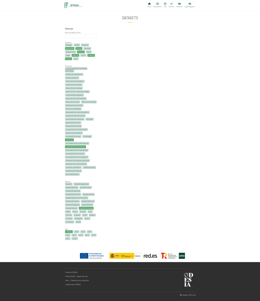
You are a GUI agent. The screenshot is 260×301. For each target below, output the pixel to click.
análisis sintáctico (72, 78)
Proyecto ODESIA (71, 272)
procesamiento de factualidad (77, 150)
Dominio (68, 42)
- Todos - (69, 232)
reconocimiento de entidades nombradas (76, 69)
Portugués (78, 218)
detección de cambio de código (77, 92)
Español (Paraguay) (72, 205)
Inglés (68, 211)
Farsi (90, 211)
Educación (69, 48)
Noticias (75, 55)
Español (69, 184)
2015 (68, 238)
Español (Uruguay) (86, 208)
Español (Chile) (85, 187)
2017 (87, 235)
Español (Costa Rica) (73, 194)
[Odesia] (74, 5)
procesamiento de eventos (75, 147)
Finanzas (87, 48)
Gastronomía (70, 52)
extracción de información (75, 116)
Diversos (85, 45)
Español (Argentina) (81, 184)
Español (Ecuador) (72, 201)
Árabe (75, 211)
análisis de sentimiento (74, 74)
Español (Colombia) (73, 191)
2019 (74, 235)
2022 (83, 232)
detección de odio (72, 102)
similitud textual (89, 167)
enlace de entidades (73, 109)
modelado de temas (73, 136)
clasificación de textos (74, 85)
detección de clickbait (74, 88)
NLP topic (68, 66)
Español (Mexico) (88, 201)
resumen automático (73, 167)
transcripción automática (75, 81)
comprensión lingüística (74, 95)
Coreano (69, 218)
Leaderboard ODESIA (73, 284)
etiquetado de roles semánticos (77, 112)
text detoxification (72, 174)
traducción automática (74, 133)
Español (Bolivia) (71, 187)
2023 (76, 232)
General (81, 52)
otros (76, 59)
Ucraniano (69, 222)
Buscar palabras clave (73, 33)
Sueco (87, 218)
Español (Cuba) (88, 194)
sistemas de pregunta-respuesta (77, 160)
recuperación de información (76, 129)
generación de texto (73, 123)
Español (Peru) (87, 205)
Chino (78, 222)
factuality (89, 119)
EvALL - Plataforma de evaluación (77, 280)
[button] (180, 5)
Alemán (83, 211)
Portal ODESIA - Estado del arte (76, 276)
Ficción (78, 48)
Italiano (92, 215)
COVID (76, 45)
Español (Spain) (71, 208)
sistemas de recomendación (76, 164)
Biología (69, 45)
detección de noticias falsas (76, 98)
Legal (68, 55)
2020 (68, 235)
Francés (69, 215)
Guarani (77, 215)
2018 (81, 235)
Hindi (85, 215)
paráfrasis (69, 140)
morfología (87, 136)
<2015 (74, 238)
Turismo (91, 55)
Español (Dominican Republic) (76, 198)
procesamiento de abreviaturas (77, 143)
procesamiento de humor (75, 154)
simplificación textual (73, 171)
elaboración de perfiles (74, 105)
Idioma (67, 181)
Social (83, 55)
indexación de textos (73, 126)
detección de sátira (89, 102)
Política (68, 59)
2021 (89, 232)
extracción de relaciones (75, 119)
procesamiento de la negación (77, 157)
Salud (89, 52)
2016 (94, 235)
